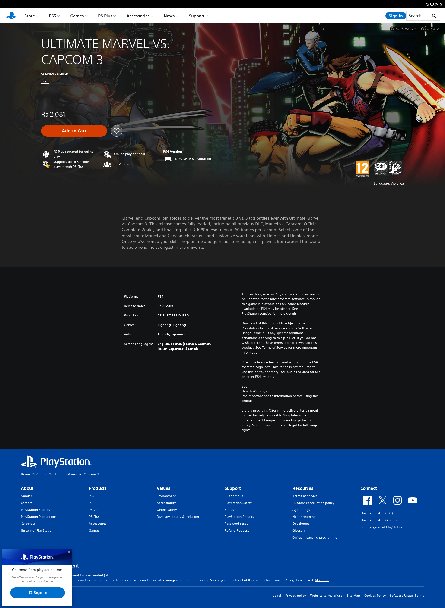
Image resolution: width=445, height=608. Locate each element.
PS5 (52, 15)
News (169, 15)
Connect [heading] (368, 488)
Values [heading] (163, 488)
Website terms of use (326, 595)
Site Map (353, 595)
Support (197, 15)
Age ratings (301, 510)
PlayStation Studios (35, 510)
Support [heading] (233, 488)
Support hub (234, 496)
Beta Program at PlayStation (381, 527)
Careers (26, 503)
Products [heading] (98, 488)
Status (229, 510)
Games (77, 15)
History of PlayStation (37, 530)
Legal (277, 595)
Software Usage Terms (407, 595)
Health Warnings (254, 391)
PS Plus (105, 15)
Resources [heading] (302, 488)
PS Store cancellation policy (313, 503)
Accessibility (166, 503)
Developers (301, 523)
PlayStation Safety (238, 503)
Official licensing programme (314, 537)
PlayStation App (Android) (379, 520)
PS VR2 (94, 510)
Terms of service (305, 496)
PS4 (91, 503)
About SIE (28, 496)
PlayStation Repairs (239, 517)
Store (29, 15)
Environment (166, 496)
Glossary (298, 530)
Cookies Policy (375, 595)
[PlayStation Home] (11, 15)
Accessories (138, 15)
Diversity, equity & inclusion (178, 517)
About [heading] (27, 488)
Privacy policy (295, 595)
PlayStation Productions (39, 517)
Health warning (304, 517)
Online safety (167, 510)
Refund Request (237, 530)
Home (25, 474)
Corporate (28, 523)
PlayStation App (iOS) (376, 513)
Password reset (236, 523)
